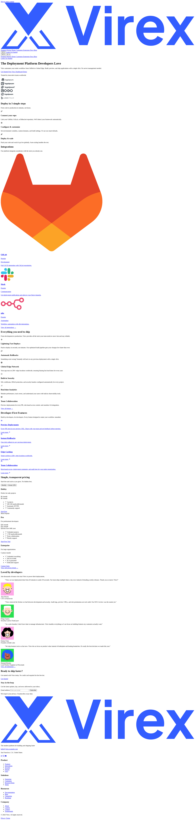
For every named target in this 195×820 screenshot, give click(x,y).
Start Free (4, 511)
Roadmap (8, 798)
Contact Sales (5, 566)
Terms (8, 818)
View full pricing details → (9, 568)
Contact (7, 809)
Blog (35, 50)
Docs (32, 50)
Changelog (8, 796)
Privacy (3, 818)
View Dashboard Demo (19, 72)
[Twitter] (2, 756)
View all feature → (7, 408)
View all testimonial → (8, 667)
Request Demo (9, 783)
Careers (7, 808)
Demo (14, 50)
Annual (12, 485)
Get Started (13, 52)
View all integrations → (8, 327)
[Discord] (5, 756)
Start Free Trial (5, 541)
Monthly (4, 485)
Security (7, 768)
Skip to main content (7, 2)
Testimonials (9, 811)
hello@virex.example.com (9, 749)
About (7, 806)
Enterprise (26, 50)
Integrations (8, 766)
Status (7, 785)
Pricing (9, 50)
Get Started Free (6, 72)
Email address (5, 690)
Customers (19, 50)
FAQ (6, 771)
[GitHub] (4, 756)
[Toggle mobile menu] (8, 54)
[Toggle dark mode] (3, 52)
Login (8, 52)
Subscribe (33, 690)
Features (4, 50)
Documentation (10, 792)
